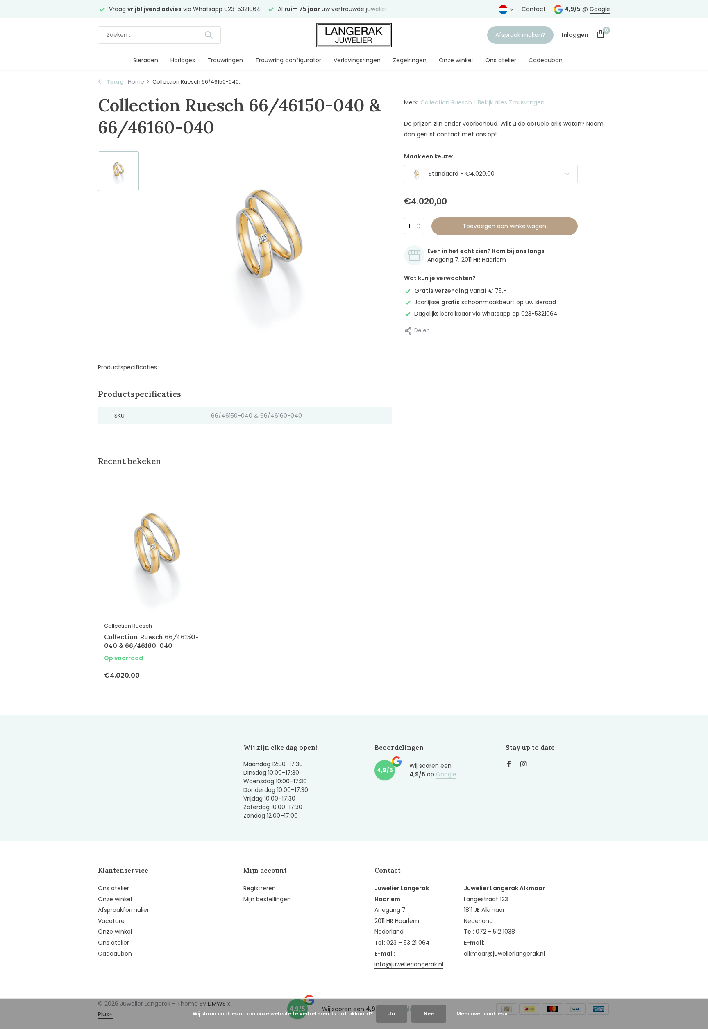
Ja (391, 1013)
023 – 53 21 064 (408, 943)
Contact (534, 9)
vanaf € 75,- (460, 291)
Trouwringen (225, 60)
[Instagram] (523, 765)
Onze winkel (456, 60)
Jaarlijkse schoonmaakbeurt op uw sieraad (485, 302)
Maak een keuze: (429, 156)
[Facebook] (509, 765)
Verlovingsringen (357, 60)
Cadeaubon (546, 60)
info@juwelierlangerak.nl (408, 964)
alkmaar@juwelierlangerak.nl (504, 954)
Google (600, 9)
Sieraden (145, 60)
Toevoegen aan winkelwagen (504, 226)
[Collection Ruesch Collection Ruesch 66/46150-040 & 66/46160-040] (157, 552)
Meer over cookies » (481, 1013)
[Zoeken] (208, 35)
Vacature (111, 921)
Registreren (259, 888)
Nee (429, 1013)
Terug (114, 82)
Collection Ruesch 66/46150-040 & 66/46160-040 (151, 641)
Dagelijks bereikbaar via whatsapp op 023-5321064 (486, 314)
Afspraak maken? (520, 35)
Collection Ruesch (446, 102)
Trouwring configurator (288, 60)
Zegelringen (410, 60)
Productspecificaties (127, 367)
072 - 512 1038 (495, 931)
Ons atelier (500, 60)
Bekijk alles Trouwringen (511, 102)
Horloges (182, 60)
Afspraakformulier (123, 910)
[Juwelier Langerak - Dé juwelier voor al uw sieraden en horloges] (353, 34)
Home (136, 82)
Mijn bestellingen (267, 899)
